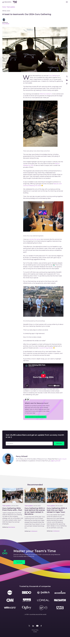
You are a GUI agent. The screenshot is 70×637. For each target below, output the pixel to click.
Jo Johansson (33, 531)
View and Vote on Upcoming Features (35, 416)
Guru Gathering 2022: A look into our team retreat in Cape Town (57, 510)
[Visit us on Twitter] (29, 626)
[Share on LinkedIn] (67, 80)
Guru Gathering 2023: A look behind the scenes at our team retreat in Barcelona (35, 511)
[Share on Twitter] (67, 76)
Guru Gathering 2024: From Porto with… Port (12, 509)
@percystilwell (55, 461)
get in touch (63, 459)
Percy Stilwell (5, 23)
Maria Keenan (11, 527)
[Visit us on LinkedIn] (33, 626)
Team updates (11, 7)
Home (4, 7)
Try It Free (19, 562)
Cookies (35, 631)
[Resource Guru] (12, 2)
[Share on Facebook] (67, 83)
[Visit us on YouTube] (37, 626)
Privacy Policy (35, 630)
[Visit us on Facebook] (41, 626)
